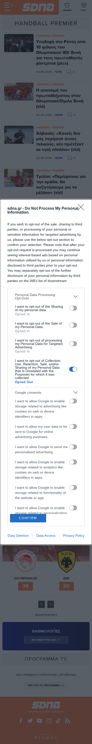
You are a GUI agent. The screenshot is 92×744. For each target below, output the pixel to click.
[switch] (73, 308)
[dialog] (46, 372)
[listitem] (46, 296)
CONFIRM (28, 518)
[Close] (82, 208)
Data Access (45, 535)
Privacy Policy (73, 535)
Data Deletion (18, 535)
